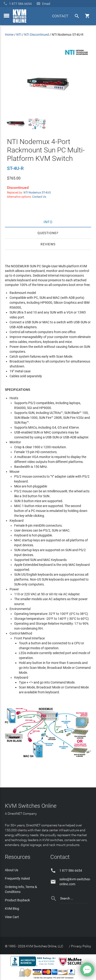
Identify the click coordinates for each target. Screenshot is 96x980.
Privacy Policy (81, 946)
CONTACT (60, 16)
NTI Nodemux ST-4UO (37, 192)
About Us (11, 870)
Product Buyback (17, 900)
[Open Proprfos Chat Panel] (87, 969)
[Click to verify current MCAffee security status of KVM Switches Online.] (71, 966)
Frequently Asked (17, 878)
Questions (47, 233)
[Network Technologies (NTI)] (76, 55)
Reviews (48, 244)
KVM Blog (12, 908)
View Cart (12, 917)
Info (48, 222)
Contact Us (39, 196)
